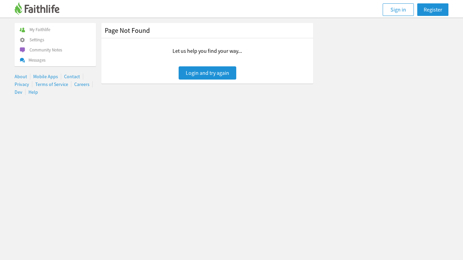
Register (433, 9)
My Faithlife (39, 29)
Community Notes (45, 50)
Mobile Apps (45, 76)
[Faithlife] (41, 9)
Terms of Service (51, 84)
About (21, 76)
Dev (18, 92)
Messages (36, 60)
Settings (36, 40)
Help (33, 92)
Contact (72, 76)
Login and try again (207, 72)
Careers (81, 84)
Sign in (398, 9)
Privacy (22, 84)
